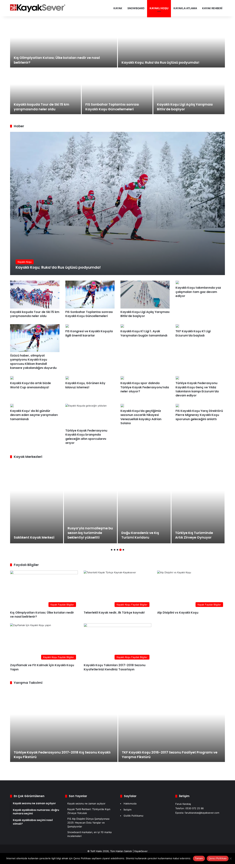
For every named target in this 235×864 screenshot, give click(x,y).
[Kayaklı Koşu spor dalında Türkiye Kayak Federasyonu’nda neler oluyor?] (122, 378)
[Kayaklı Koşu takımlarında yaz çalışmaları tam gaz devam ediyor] (177, 282)
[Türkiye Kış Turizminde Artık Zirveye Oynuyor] (198, 502)
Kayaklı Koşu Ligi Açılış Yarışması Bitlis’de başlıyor (144, 314)
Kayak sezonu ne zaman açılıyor (86, 803)
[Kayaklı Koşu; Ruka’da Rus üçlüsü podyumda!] (171, 44)
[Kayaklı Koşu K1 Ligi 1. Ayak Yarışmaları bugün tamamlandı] (122, 326)
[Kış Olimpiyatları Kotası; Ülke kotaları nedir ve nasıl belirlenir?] (63, 44)
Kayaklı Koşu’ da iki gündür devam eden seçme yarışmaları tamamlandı (34, 415)
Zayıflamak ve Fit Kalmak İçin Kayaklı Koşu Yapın (42, 667)
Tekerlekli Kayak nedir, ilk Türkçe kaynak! (114, 612)
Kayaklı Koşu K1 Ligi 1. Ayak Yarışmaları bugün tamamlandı (143, 333)
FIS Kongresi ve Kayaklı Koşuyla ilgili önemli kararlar (89, 333)
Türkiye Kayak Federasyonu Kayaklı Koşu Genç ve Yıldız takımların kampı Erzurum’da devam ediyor (197, 389)
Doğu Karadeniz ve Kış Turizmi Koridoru (140, 535)
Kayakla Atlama (185, 8)
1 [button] (111, 550)
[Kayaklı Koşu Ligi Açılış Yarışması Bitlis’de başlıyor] (189, 91)
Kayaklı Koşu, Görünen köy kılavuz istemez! (85, 385)
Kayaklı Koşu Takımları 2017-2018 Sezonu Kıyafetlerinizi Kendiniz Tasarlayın (114, 667)
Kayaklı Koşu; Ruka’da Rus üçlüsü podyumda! (160, 62)
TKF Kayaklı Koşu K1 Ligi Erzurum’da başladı (193, 333)
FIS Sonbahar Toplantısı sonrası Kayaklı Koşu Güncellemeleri (112, 106)
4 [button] (120, 550)
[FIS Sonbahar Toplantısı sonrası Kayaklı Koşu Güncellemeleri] (117, 91)
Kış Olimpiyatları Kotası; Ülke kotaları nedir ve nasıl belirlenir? (42, 614)
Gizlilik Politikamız (133, 815)
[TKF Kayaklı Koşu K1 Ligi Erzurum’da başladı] (177, 326)
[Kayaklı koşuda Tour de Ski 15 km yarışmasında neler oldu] (45, 91)
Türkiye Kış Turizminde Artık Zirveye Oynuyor (194, 535)
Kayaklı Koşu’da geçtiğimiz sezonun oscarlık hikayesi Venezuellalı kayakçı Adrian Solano (140, 417)
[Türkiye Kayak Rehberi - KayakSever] (37, 8)
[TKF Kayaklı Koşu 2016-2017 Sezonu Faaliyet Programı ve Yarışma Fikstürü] (171, 725)
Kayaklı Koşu (159, 8)
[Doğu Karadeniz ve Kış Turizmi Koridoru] (144, 502)
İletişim (127, 809)
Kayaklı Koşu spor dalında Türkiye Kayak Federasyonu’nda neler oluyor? (144, 387)
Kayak (117, 8)
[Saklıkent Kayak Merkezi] (36, 502)
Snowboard (135, 8)
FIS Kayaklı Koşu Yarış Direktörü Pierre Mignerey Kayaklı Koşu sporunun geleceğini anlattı (199, 415)
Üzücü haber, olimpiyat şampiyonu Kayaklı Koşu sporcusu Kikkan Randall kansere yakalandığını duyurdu (33, 361)
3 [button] (117, 550)
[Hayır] (230, 858)
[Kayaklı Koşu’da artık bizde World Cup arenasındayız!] (12, 378)
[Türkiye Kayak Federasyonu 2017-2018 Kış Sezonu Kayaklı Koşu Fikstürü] (64, 725)
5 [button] (123, 550)
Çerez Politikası (218, 858)
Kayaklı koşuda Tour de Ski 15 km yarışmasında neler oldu (41, 106)
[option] (117, 68)
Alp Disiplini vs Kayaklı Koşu (177, 612)
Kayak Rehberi (212, 8)
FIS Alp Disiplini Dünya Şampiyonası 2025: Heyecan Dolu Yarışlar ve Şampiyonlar (88, 822)
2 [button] (114, 550)
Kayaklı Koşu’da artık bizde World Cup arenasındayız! (30, 385)
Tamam (199, 858)
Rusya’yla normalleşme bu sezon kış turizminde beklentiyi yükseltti (90, 533)
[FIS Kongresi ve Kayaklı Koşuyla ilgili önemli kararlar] (67, 326)
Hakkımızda (130, 803)
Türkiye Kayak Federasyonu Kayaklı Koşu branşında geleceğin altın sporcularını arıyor (86, 436)
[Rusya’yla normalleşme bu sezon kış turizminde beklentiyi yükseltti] (90, 502)
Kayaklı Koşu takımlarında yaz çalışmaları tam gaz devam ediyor (198, 292)
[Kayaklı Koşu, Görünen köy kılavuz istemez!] (67, 378)
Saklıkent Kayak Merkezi (34, 537)
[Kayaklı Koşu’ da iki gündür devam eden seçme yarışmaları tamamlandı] (12, 405)
